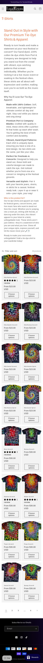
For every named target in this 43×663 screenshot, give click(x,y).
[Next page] (37, 610)
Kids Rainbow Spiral (10, 277)
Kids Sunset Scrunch (10, 366)
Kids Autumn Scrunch (10, 325)
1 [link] (6, 611)
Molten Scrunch (29, 496)
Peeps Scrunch (28, 544)
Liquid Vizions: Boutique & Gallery (19, 659)
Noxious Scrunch (29, 449)
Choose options (11, 295)
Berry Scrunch (8, 449)
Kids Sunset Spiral (30, 408)
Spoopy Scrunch (29, 585)
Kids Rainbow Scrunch (31, 277)
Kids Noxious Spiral (10, 408)
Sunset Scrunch (9, 585)
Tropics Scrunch (9, 544)
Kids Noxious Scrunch (30, 325)
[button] (2, 8)
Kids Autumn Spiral (30, 366)
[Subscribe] (35, 628)
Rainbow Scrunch (9, 496)
